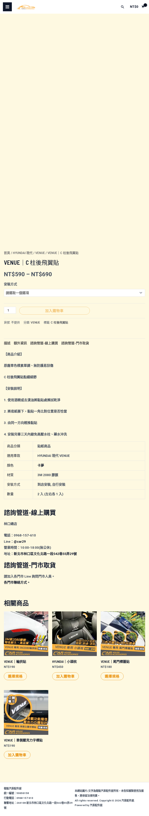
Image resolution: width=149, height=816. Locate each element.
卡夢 (40, 465)
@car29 (20, 541)
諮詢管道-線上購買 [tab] (44, 343)
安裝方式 (10, 284)
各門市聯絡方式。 (17, 582)
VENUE (40, 253)
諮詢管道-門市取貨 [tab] (75, 343)
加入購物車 (54, 311)
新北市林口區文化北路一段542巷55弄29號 (45, 554)
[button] (122, 6)
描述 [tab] (7, 343)
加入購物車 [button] (65, 676)
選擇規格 (15, 676)
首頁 (7, 253)
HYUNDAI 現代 (23, 253)
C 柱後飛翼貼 (59, 322)
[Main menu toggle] (7, 6)
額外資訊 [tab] (20, 343)
